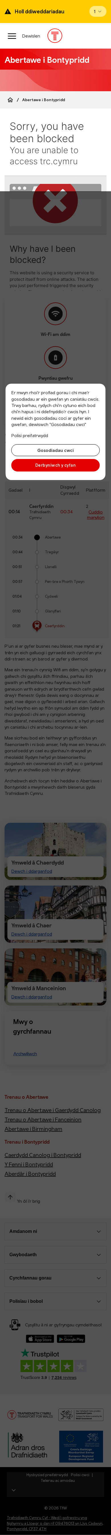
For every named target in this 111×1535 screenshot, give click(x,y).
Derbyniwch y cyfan (55, 465)
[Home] (10, 99)
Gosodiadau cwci (55, 450)
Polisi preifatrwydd (29, 435)
